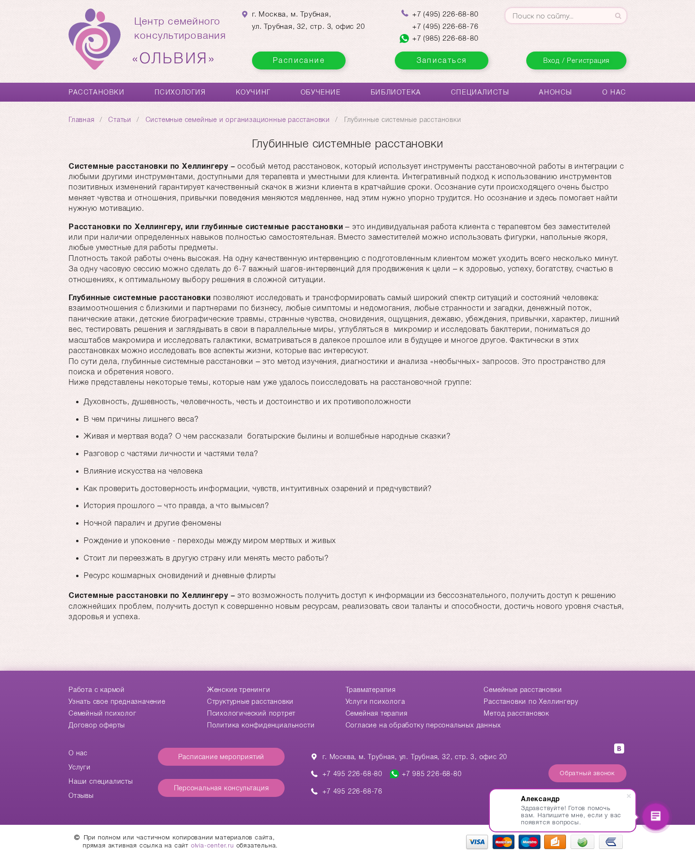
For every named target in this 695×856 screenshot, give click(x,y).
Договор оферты (97, 725)
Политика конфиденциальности (261, 725)
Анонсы (556, 92)
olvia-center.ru (212, 845)
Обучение (321, 92)
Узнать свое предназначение (117, 701)
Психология (180, 92)
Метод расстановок (516, 713)
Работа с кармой (97, 689)
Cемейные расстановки (523, 689)
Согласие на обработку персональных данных (423, 725)
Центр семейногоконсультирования (180, 41)
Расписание (299, 60)
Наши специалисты (101, 781)
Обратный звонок (587, 773)
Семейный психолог (103, 713)
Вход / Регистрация (576, 60)
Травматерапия (371, 689)
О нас (614, 92)
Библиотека (396, 92)
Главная (82, 119)
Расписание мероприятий (221, 757)
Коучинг (253, 92)
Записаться (442, 60)
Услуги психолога (375, 701)
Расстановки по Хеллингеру (531, 701)
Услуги (80, 767)
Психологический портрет (251, 713)
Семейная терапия (377, 713)
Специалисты (480, 92)
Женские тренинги (238, 689)
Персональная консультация (221, 788)
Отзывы (81, 795)
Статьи (119, 119)
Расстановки (97, 92)
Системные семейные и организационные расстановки (238, 119)
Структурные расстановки (250, 701)
